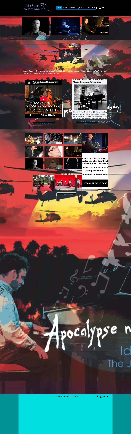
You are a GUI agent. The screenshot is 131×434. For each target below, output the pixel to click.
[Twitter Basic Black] (108, 397)
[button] (35, 26)
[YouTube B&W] (99, 7)
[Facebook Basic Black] (97, 397)
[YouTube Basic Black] (101, 397)
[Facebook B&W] (96, 7)
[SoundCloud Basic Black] (104, 397)
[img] (34, 138)
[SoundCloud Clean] (103, 7)
